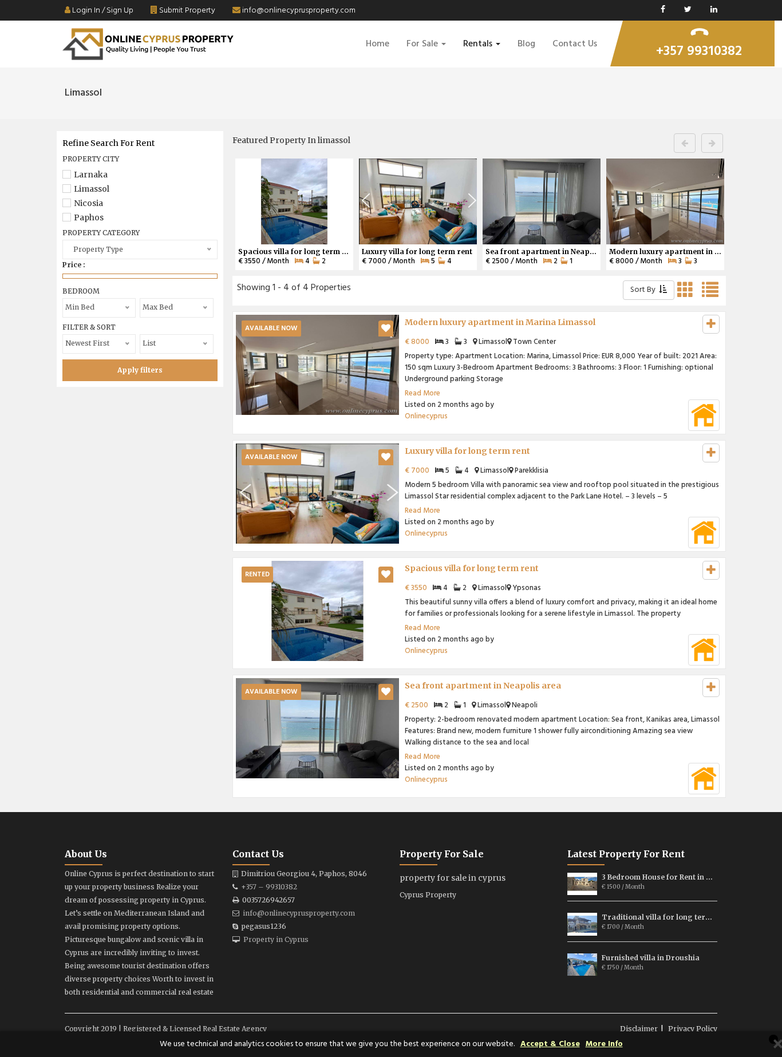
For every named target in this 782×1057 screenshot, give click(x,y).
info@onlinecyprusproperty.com (298, 10)
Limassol (91, 189)
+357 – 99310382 (269, 886)
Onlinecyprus (426, 416)
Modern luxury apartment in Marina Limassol (500, 322)
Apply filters (140, 370)
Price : (73, 264)
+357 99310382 (699, 51)
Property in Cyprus (276, 939)
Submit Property (186, 10)
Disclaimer (639, 1028)
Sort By (644, 289)
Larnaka (91, 174)
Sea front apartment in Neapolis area (483, 685)
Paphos (89, 217)
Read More (422, 393)
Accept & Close (550, 1044)
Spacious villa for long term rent (472, 568)
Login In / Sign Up (101, 10)
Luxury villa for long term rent (467, 451)
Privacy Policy (692, 1028)
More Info (604, 1044)
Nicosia (88, 203)
